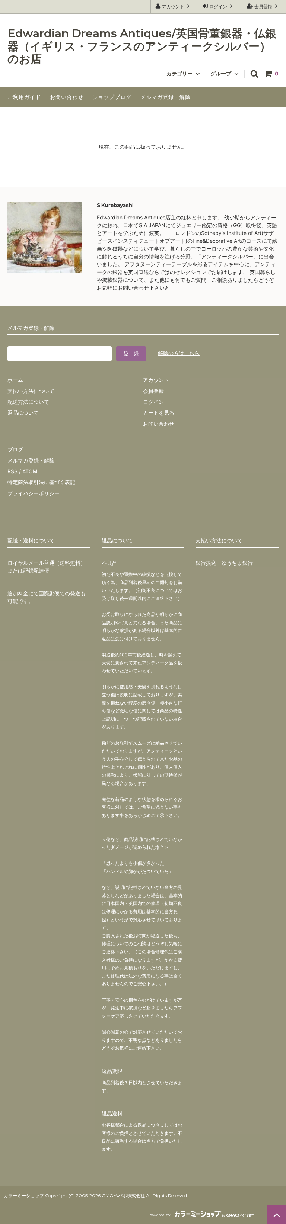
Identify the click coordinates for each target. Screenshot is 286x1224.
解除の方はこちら (179, 353)
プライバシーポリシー (33, 493)
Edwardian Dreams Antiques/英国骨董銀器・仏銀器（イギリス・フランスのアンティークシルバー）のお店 (141, 46)
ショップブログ (111, 97)
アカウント (173, 6)
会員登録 (263, 6)
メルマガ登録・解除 (165, 97)
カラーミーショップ (24, 1195)
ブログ (15, 449)
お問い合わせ (66, 97)
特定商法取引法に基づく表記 (41, 482)
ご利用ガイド (24, 97)
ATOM (29, 471)
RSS (12, 471)
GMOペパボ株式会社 (123, 1195)
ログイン (218, 6)
